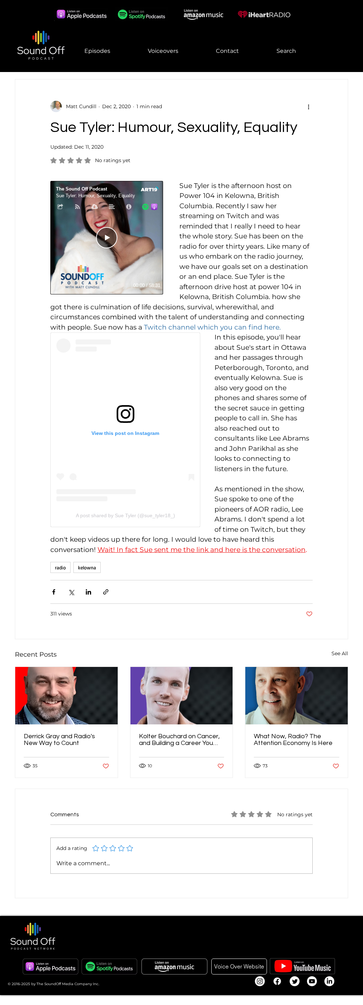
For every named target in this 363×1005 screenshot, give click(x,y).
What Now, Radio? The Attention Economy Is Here (293, 739)
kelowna (87, 567)
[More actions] (308, 106)
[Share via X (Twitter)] (71, 592)
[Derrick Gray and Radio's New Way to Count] (66, 695)
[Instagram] (260, 981)
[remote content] (107, 238)
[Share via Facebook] (53, 592)
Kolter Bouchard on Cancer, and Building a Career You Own (179, 739)
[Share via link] (105, 592)
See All (339, 653)
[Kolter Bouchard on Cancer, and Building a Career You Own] (181, 695)
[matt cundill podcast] (296, 695)
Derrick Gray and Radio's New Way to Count (59, 739)
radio (60, 567)
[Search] (347, 36)
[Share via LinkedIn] (88, 592)
